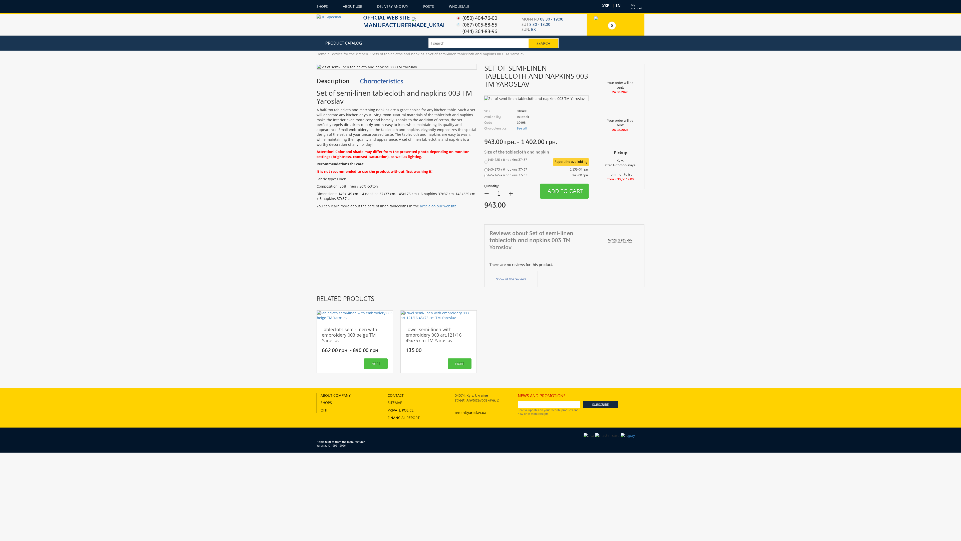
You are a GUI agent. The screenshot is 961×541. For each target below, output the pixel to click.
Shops (322, 6)
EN (618, 5)
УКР (605, 5)
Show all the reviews (511, 279)
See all (522, 128)
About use (352, 6)
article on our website (438, 206)
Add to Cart (565, 191)
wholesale (459, 6)
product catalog (343, 43)
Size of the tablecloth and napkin (517, 152)
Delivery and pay (392, 6)
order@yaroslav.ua (470, 412)
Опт (324, 410)
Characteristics (381, 81)
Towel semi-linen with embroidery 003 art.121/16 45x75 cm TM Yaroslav (433, 334)
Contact (396, 395)
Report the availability (571, 162)
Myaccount (636, 6)
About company (336, 395)
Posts (428, 6)
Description (333, 81)
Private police (401, 410)
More (375, 364)
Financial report (404, 417)
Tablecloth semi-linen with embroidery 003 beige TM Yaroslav (349, 334)
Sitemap (395, 402)
